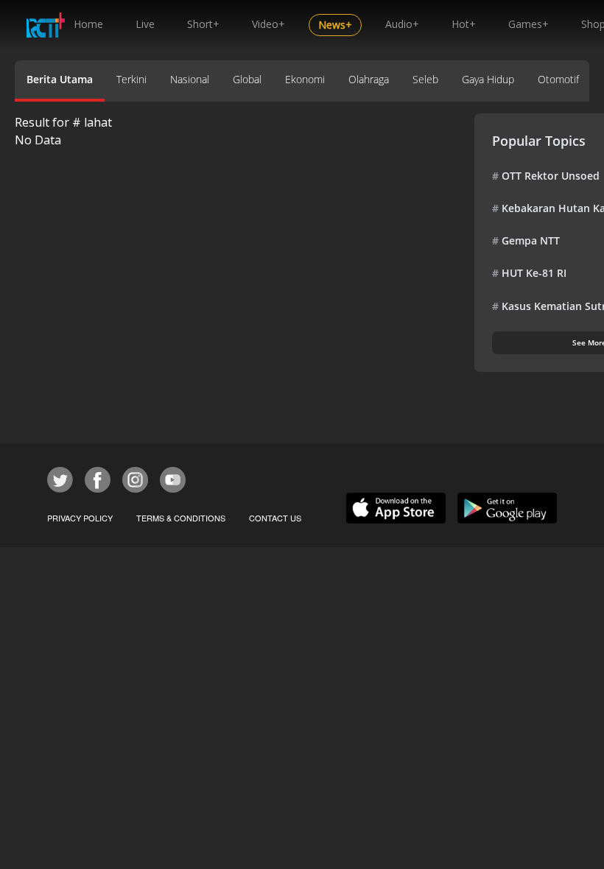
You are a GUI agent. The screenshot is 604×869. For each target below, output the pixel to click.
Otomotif (558, 79)
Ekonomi (305, 79)
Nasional (189, 79)
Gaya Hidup (488, 79)
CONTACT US (275, 518)
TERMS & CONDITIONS (180, 518)
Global (247, 79)
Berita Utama (60, 79)
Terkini (131, 79)
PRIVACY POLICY (80, 518)
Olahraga (368, 79)
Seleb (425, 79)
